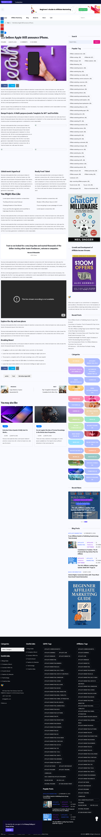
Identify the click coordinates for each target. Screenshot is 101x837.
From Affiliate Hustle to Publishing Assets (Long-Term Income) (83, 321)
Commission (74, 177)
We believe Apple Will (24, 376)
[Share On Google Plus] (2, 25)
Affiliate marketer (90, 61)
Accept (9, 830)
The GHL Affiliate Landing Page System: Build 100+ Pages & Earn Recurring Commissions (84, 330)
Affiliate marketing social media (79, 142)
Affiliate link (89, 57)
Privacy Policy (28, 824)
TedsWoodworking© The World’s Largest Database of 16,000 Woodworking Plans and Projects (83, 339)
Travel (76, 477)
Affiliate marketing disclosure (78, 89)
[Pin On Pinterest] (2, 28)
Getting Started (92, 412)
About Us (35, 18)
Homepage (4, 18)
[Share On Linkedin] (2, 32)
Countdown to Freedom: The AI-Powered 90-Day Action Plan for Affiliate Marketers (83, 325)
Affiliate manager (75, 61)
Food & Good (6, 671)
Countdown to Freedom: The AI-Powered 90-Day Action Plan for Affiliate (88, 552)
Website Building (92, 478)
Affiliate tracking (90, 174)
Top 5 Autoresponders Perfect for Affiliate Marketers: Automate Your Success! (83, 343)
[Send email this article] (2, 35)
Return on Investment (91, 188)
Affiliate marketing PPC (77, 121)
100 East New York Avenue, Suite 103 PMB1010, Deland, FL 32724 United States (12, 692)
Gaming (76, 411)
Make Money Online (76, 435)
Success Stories (92, 464)
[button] (82, 521)
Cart (51, 18)
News (76, 442)
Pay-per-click (88, 185)
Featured (76, 405)
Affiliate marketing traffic (77, 160)
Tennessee (92, 471)
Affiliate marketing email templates (80, 100)
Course (92, 380)
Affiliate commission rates (77, 53)
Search (97, 42)
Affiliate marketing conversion (78, 82)
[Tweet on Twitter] (2, 21)
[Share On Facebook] (2, 18)
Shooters (92, 456)
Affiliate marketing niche (77, 114)
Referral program (75, 188)
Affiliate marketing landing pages (79, 110)
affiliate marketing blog (77, 71)
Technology (5, 678)
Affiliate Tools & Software (76, 370)
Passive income (75, 185)
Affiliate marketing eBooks (78, 92)
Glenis (6, 435)
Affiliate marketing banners (78, 68)
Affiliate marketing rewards (78, 131)
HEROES (76, 419)
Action (76, 361)
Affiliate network (75, 170)
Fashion (92, 398)
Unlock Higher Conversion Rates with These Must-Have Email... (39, 2)
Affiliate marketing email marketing (80, 96)
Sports (76, 463)
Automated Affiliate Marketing (92, 371)
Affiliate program (75, 174)
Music (92, 434)
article (6, 376)
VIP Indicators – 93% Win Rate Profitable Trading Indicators (81, 347)
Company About (7, 664)
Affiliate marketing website (78, 167)
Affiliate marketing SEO (77, 139)
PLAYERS (92, 450)
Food (92, 405)
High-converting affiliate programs (79, 181)
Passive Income (76, 450)
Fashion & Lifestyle (7, 674)
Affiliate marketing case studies (79, 75)
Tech (8, 23)
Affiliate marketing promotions (78, 124)
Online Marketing (92, 443)
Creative (76, 388)
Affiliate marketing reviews (78, 128)
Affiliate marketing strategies (78, 146)
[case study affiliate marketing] (84, 273)
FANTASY (76, 398)
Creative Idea (6, 681)
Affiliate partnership (91, 170)
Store (44, 18)
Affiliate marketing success (78, 149)
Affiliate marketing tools (77, 156)
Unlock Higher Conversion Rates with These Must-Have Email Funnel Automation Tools (83, 334)
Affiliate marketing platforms (78, 117)
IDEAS (92, 419)
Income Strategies (76, 426)
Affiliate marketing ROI (77, 135)
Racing (76, 456)
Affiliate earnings (75, 57)
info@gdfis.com (6, 699)
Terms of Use (10, 826)
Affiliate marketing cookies (78, 85)
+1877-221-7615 (6, 696)
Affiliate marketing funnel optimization (80, 103)
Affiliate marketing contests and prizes (81, 78)
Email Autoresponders (92, 390)
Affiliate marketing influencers (78, 107)
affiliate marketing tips (77, 153)
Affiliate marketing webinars (78, 163)
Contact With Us (7, 667)
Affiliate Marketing (16, 18)
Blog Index (5, 661)
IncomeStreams (92, 426)
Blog (27, 18)
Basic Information (76, 381)
